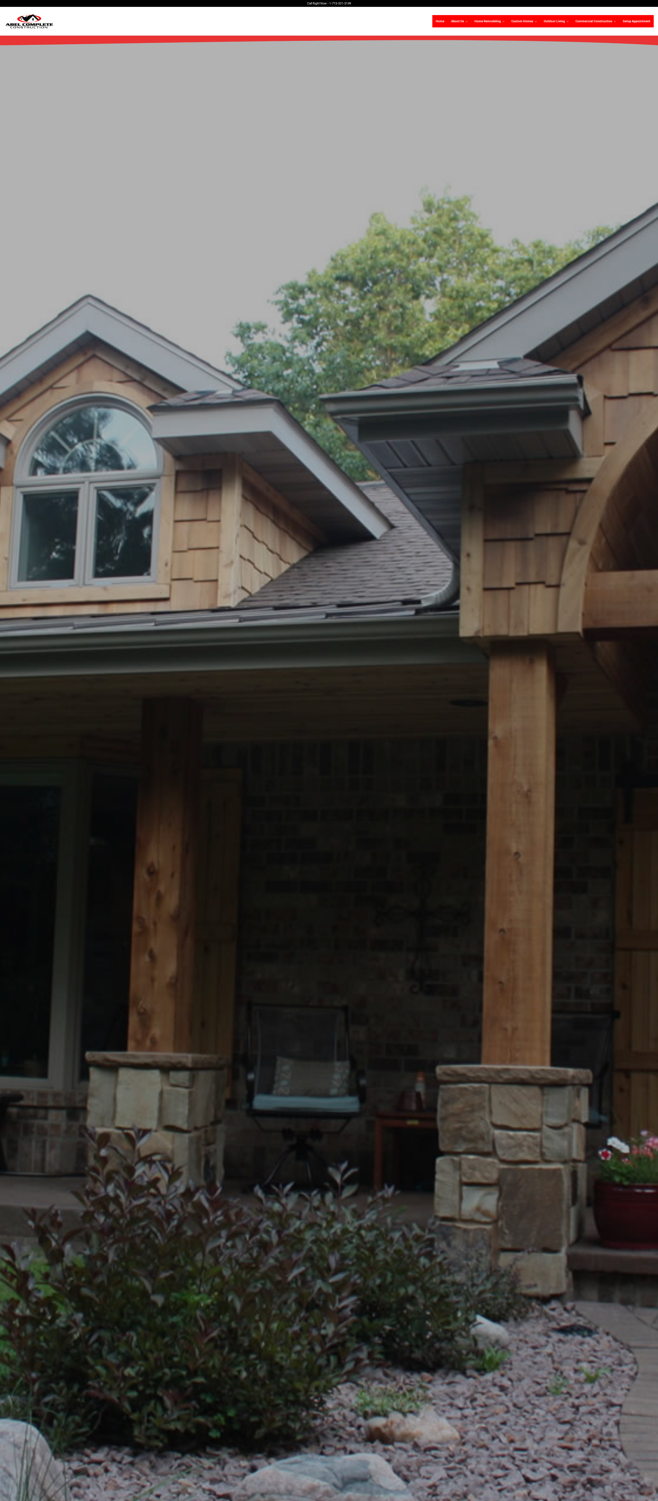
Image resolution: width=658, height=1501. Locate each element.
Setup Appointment (636, 21)
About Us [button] (457, 21)
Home (440, 21)
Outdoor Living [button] (554, 21)
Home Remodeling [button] (487, 21)
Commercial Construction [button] (593, 21)
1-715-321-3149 (340, 3)
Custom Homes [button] (522, 21)
